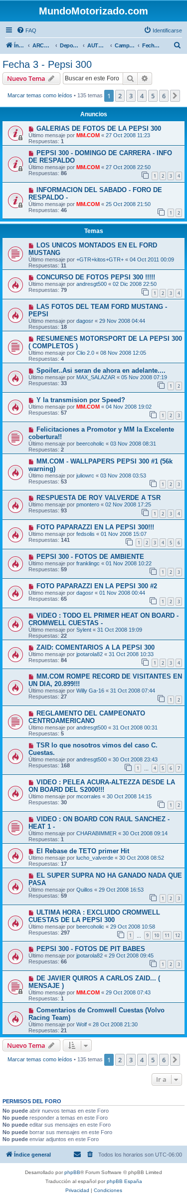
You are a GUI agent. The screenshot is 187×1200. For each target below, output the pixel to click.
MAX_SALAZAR (95, 377)
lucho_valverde (94, 858)
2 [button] (120, 95)
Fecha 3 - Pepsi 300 (47, 64)
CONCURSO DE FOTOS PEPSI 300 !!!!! (95, 277)
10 (156, 935)
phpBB (72, 1172)
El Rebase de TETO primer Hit (82, 851)
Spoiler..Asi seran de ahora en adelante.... (101, 370)
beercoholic (90, 444)
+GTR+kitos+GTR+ (100, 259)
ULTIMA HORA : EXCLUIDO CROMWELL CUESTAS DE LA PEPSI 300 (94, 916)
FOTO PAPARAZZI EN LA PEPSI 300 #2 (96, 586)
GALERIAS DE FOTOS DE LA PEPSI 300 (98, 128)
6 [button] (164, 95)
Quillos (84, 890)
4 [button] (142, 95)
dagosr (84, 321)
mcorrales (88, 796)
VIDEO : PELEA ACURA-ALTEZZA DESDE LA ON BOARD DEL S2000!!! (101, 785)
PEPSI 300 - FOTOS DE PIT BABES (90, 949)
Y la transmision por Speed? (80, 400)
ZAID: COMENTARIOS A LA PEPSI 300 (95, 647)
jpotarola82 (89, 654)
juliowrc (85, 476)
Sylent (83, 630)
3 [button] (131, 95)
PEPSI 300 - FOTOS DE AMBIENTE (90, 556)
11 (167, 935)
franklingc (88, 563)
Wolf (81, 1024)
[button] (175, 96)
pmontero (87, 504)
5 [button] (153, 95)
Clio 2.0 (85, 353)
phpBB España (124, 1181)
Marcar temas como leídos (39, 95)
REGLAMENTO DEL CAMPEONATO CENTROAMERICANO (86, 717)
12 (177, 935)
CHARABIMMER (96, 833)
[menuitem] (26, 30)
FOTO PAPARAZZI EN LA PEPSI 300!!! (95, 527)
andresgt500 (91, 284)
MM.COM (88, 135)
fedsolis (85, 534)
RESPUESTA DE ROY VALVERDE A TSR (98, 497)
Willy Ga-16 (90, 691)
